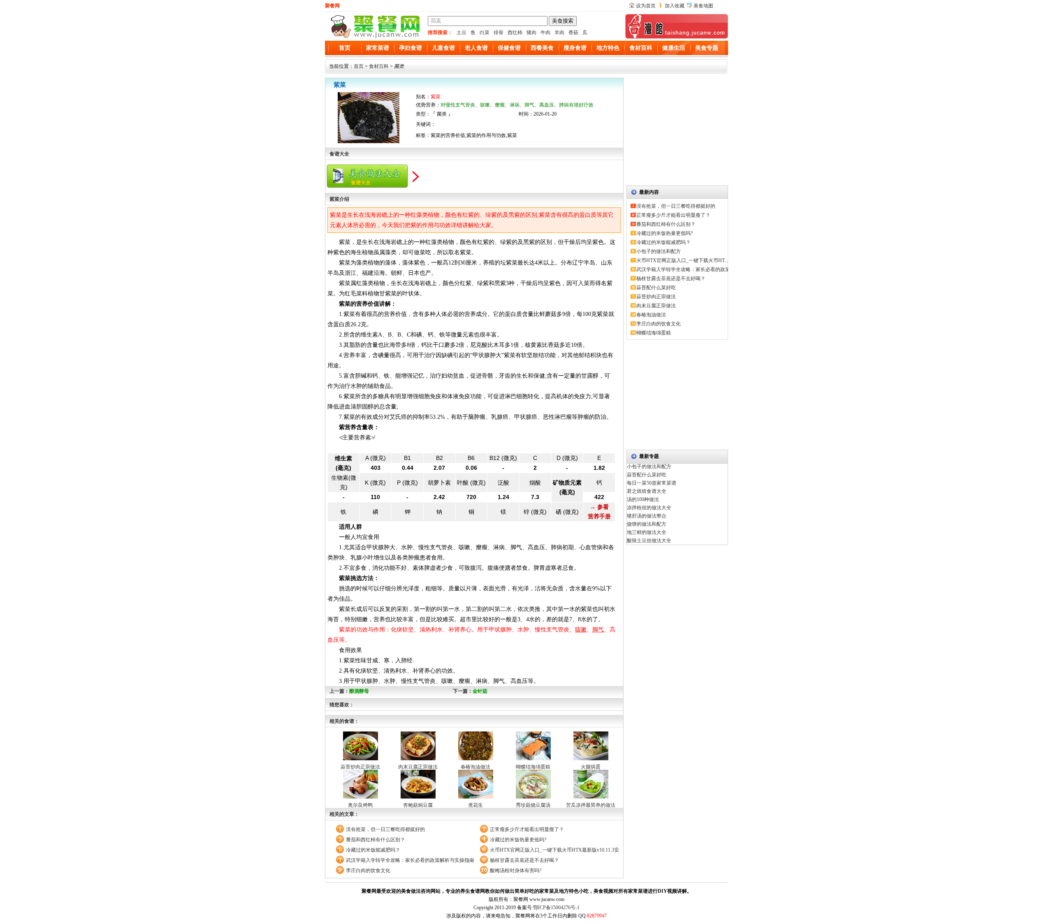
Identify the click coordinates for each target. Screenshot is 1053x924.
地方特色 (607, 48)
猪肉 (531, 32)
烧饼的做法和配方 (646, 524)
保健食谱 (509, 48)
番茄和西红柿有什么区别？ (375, 840)
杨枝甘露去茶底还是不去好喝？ (524, 860)
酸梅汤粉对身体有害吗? (515, 870)
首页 (344, 48)
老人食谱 (476, 48)
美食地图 (703, 6)
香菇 (573, 32)
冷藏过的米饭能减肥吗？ (373, 850)
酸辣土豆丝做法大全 (649, 540)
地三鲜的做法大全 (646, 532)
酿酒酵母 (359, 691)
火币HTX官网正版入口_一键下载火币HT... (682, 260)
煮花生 (475, 805)
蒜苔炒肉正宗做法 (360, 767)
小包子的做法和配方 (658, 251)
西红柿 (515, 32)
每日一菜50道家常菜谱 (651, 483)
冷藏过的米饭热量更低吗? (518, 840)
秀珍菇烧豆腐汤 (533, 805)
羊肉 (559, 32)
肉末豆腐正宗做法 (418, 767)
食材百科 (640, 48)
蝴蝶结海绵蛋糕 (533, 767)
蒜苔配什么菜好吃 (656, 287)
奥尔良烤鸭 (360, 805)
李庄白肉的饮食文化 (368, 870)
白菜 (484, 32)
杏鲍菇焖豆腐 (418, 805)
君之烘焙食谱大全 (646, 491)
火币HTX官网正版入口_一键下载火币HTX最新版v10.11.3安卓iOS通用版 (554, 850)
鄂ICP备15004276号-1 (556, 907)
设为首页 (646, 6)
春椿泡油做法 (475, 767)
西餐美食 (542, 48)
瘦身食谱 (575, 48)
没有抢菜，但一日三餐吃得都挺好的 (385, 829)
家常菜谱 (377, 48)
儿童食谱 (443, 48)
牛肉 (545, 32)
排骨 (498, 32)
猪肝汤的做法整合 (646, 516)
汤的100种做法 (643, 499)
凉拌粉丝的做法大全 (649, 508)
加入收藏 (674, 6)
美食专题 (706, 48)
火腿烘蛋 (591, 767)
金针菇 (480, 691)
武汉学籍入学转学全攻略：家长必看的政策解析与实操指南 (410, 860)
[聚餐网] (374, 37)
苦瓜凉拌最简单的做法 (590, 805)
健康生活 (673, 48)
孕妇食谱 (410, 48)
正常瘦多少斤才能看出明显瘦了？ (527, 829)
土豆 (461, 32)
